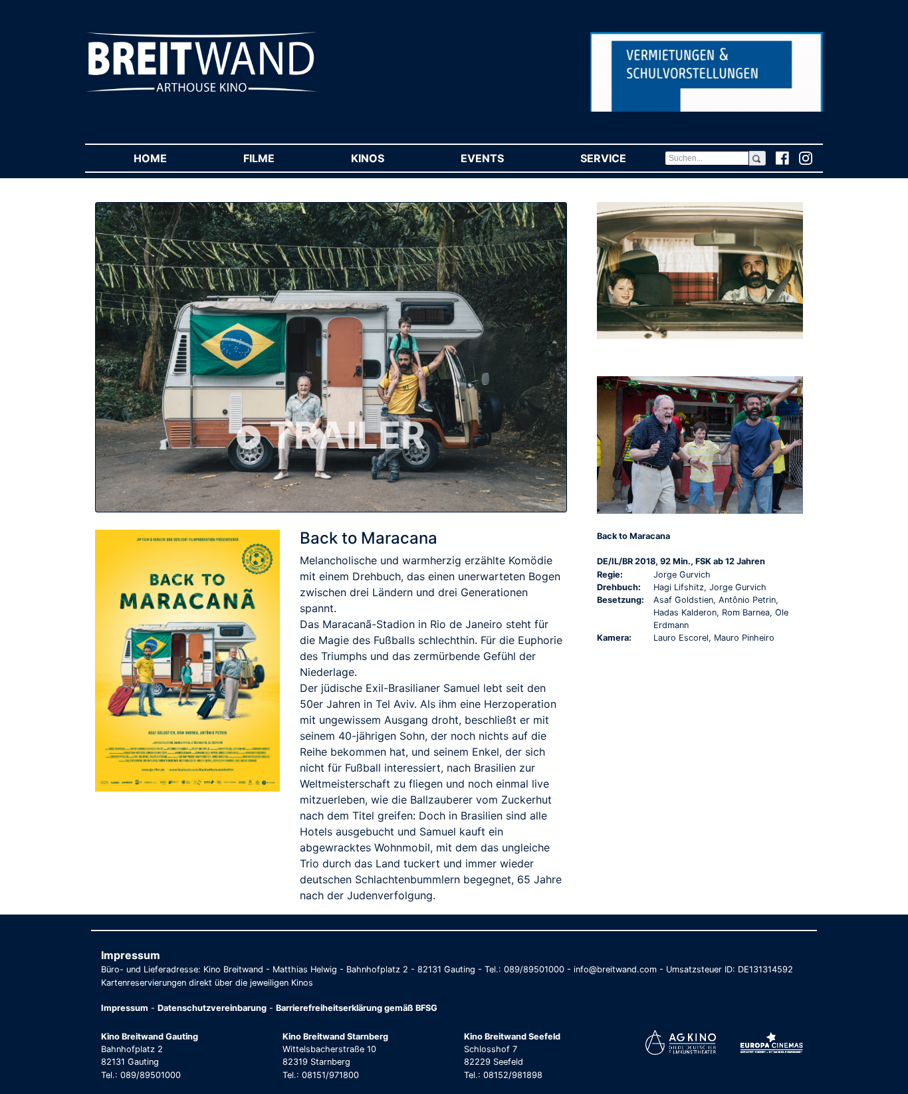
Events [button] (501, 158)
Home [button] (169, 158)
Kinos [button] (386, 158)
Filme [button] (277, 158)
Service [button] (622, 158)
